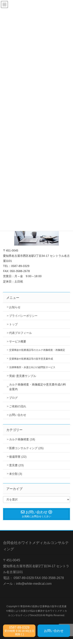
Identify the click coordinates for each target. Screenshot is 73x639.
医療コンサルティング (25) (26, 448)
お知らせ (14, 307)
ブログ (13, 397)
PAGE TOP (66, 616)
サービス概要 (17, 341)
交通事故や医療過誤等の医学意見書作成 (31, 358)
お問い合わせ (17, 414)
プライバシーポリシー (23, 315)
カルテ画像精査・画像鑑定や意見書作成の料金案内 (37, 387)
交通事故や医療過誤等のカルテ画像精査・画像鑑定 (37, 350)
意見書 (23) (16, 465)
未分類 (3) (15, 473)
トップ (13, 324)
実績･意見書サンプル (22, 376)
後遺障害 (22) (18, 456)
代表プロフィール (20, 332)
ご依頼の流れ (17, 406)
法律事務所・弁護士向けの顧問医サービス (32, 367)
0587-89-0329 (19, 631)
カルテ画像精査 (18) (22, 439)
